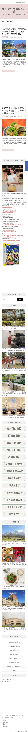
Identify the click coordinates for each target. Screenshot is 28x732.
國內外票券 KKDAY (14, 654)
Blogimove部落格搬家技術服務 (20, 731)
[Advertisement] (14, 92)
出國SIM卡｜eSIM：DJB (14, 658)
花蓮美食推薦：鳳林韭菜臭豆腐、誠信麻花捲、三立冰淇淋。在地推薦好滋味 (14, 110)
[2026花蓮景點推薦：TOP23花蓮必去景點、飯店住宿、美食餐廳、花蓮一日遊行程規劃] (14, 48)
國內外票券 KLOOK (14, 650)
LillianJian (13, 37)
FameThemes (10, 717)
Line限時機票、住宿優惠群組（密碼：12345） (13, 235)
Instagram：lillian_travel (8, 230)
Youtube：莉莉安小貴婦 (8, 237)
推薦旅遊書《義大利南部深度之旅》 (14, 666)
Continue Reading (8, 70)
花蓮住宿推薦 (4, 37)
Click (26, 166)
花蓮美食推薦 (4, 116)
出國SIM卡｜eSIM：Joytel (14, 662)
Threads (4, 233)
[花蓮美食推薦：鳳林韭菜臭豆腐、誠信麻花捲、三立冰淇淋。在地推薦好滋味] (14, 127)
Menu (4, 2)
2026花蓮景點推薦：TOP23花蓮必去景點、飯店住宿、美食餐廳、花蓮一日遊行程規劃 (14, 31)
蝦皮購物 (14, 670)
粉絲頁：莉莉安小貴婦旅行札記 (10, 231)
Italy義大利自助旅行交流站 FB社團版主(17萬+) (13, 224)
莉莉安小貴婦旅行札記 (14, 10)
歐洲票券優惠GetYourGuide (14, 646)
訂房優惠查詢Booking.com (14, 642)
